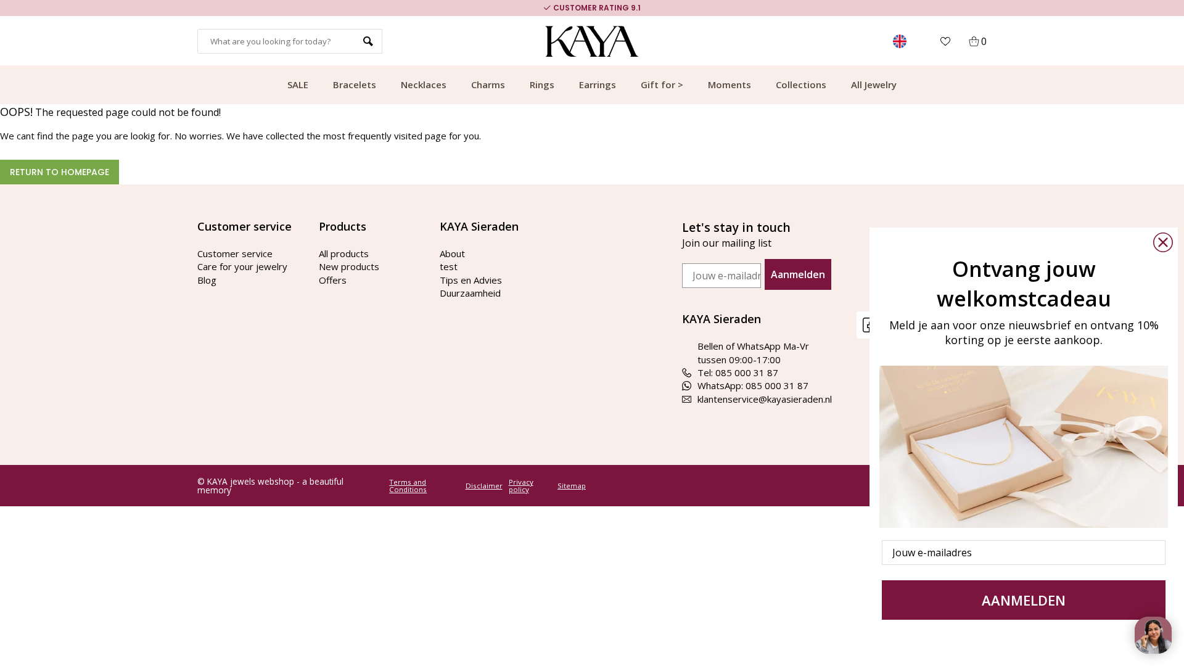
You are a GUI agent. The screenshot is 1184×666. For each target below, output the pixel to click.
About (452, 253)
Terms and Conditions (408, 486)
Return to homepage (59, 172)
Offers (333, 280)
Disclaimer (484, 486)
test (449, 266)
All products (344, 253)
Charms (488, 84)
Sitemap (571, 486)
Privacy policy (521, 486)
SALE (297, 84)
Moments (729, 84)
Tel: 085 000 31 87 (737, 372)
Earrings (597, 84)
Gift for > (662, 84)
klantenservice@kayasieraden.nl (764, 399)
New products (349, 266)
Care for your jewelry (242, 266)
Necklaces (423, 84)
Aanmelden (798, 274)
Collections (801, 84)
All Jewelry (874, 84)
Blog (206, 280)
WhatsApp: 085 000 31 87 (752, 385)
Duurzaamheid (470, 293)
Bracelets (354, 84)
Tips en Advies (471, 280)
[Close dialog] (1163, 242)
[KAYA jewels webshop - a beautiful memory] (592, 41)
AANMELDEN (1024, 600)
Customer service (235, 253)
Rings (542, 84)
